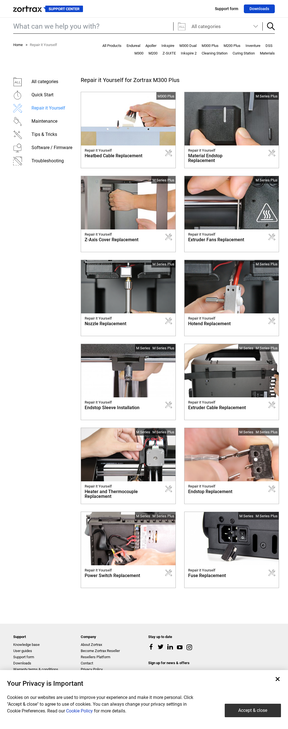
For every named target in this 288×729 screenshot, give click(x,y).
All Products (112, 46)
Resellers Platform (95, 657)
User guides (22, 651)
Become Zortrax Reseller (100, 651)
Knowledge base (26, 645)
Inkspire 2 (189, 53)
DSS (269, 46)
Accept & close (252, 710)
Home (18, 45)
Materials (267, 53)
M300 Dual (188, 46)
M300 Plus (210, 46)
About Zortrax (91, 645)
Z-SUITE (169, 53)
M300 (138, 53)
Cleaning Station (215, 53)
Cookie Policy (79, 711)
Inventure (253, 46)
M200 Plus (232, 46)
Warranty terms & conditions (35, 669)
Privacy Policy (92, 669)
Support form (226, 8)
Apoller (150, 46)
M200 (153, 53)
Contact (87, 663)
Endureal (133, 46)
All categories (206, 26)
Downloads (259, 8)
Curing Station (244, 53)
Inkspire (167, 46)
